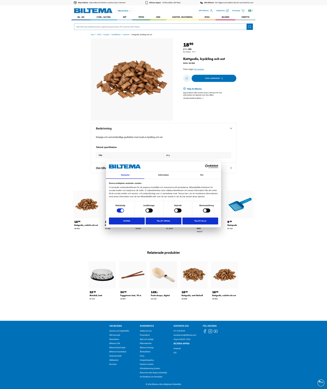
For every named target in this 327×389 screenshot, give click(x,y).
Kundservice (147, 325)
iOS (175, 352)
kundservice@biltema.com (185, 335)
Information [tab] (163, 175)
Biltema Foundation (117, 351)
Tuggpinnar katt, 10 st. (131, 295)
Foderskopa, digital (160, 295)
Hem (158, 17)
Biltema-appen (181, 343)
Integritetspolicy (147, 360)
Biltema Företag (146, 347)
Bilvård (225, 17)
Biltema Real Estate (117, 347)
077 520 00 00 (179, 330)
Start (92, 34)
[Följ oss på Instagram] (210, 331)
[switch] (149, 210)
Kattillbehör (116, 34)
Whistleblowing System (150, 368)
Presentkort (145, 335)
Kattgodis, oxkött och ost (86, 225)
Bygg (207, 17)
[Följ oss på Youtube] (216, 332)
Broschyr (113, 364)
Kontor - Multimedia (182, 17)
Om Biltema (115, 325)
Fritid (141, 17)
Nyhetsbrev (114, 339)
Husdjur (106, 34)
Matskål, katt (96, 295)
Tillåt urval (163, 221)
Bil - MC (81, 17)
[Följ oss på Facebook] (205, 331)
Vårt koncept (114, 335)
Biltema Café (114, 343)
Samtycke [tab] (125, 175)
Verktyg (245, 17)
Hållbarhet (113, 360)
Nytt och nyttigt (146, 339)
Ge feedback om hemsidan (151, 376)
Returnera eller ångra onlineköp (153, 372)
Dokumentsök (115, 355)
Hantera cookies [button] (147, 364)
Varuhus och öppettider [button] (119, 330)
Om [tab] (201, 175)
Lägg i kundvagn (212, 78)
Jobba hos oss (146, 330)
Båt (124, 17)
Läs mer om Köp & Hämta (192, 98)
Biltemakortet (145, 343)
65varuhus (199, 69)
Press (142, 355)
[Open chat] (321, 383)
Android (177, 348)
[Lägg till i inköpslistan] (186, 78)
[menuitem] (81, 17)
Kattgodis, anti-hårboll (192, 295)
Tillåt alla (200, 221)
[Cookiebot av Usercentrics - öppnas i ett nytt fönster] (207, 166)
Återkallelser (145, 351)
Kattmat (126, 34)
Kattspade (232, 225)
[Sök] (250, 27)
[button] (250, 11)
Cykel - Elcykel (104, 17)
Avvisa (126, 221)
